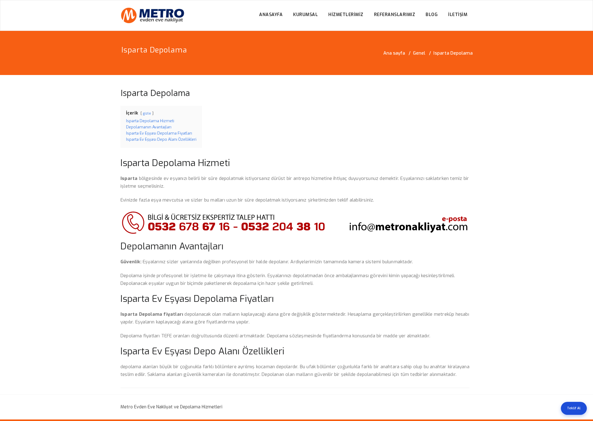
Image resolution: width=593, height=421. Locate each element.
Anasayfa (271, 15)
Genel (419, 53)
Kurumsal (305, 15)
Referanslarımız (394, 15)
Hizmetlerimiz (346, 15)
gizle (147, 113)
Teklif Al (574, 408)
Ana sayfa (394, 53)
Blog (432, 15)
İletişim (457, 15)
